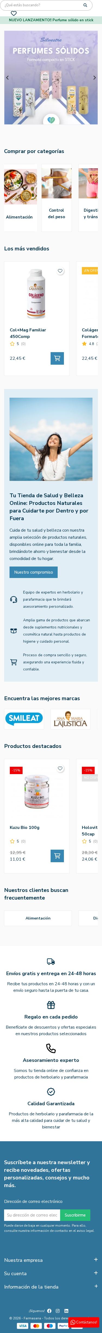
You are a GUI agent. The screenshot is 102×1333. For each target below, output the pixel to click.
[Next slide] (94, 77)
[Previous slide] (7, 77)
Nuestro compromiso (33, 572)
